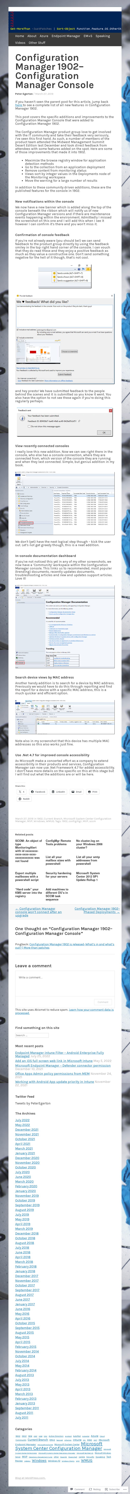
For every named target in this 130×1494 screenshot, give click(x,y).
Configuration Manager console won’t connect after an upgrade (38, 912)
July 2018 (22, 1248)
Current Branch (53, 818)
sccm (92, 821)
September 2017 (27, 1290)
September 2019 (27, 1205)
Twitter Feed (24, 1097)
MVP (29, 821)
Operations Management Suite (40, 1457)
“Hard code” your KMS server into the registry (28, 892)
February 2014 (25, 1370)
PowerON (63, 1457)
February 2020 (26, 1186)
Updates (27, 1461)
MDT (95, 1440)
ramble (82, 1457)
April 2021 (22, 1144)
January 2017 (25, 1304)
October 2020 (25, 1167)
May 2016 (22, 1314)
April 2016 (22, 1318)
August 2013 (24, 1375)
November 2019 (27, 1196)
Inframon (67, 1440)
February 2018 (26, 1266)
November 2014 (27, 1351)
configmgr (75, 821)
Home (19, 36)
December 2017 (26, 1276)
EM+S (88, 36)
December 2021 (26, 1130)
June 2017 (22, 1299)
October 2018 (25, 1238)
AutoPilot (77, 1436)
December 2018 (27, 1233)
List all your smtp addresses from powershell (88, 860)
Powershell (72, 1457)
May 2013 (22, 1384)
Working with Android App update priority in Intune (54, 1082)
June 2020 (23, 1177)
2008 (40, 1436)
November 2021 (27, 1134)
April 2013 (22, 1389)
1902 (40, 818)
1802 (18, 1436)
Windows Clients (68, 1461)
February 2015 (25, 1347)
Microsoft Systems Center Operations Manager (56, 1453)
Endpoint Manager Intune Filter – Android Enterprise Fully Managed (59, 1054)
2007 (35, 1436)
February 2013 (25, 1399)
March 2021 (24, 1148)
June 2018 (22, 1252)
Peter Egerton (24, 93)
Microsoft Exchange (45, 1445)
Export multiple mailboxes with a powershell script (27, 876)
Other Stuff (37, 43)
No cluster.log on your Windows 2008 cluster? (89, 844)
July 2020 (22, 1172)
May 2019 (22, 1219)
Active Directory (56, 1436)
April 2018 (22, 1257)
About (31, 36)
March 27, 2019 (44, 93)
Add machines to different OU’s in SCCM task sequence (57, 894)
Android (68, 1436)
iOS (84, 1440)
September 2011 (27, 1408)
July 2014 (22, 1361)
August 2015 (24, 1333)
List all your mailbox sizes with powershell (58, 860)
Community (21, 1440)
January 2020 (25, 1191)
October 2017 (25, 1285)
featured (60, 1440)
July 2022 (22, 1120)
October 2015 (25, 1323)
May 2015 (22, 1337)
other (56, 1457)
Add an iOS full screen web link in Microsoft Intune (54, 1061)
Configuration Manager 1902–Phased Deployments (97, 910)
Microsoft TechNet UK (85, 1453)
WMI (78, 1461)
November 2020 (27, 1163)
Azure (44, 36)
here (19, 105)
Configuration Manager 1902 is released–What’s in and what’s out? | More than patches (64, 946)
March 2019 (24, 1229)
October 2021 (25, 1139)
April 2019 (22, 1224)
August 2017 (24, 1295)
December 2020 (27, 1158)
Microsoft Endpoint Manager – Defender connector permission (63, 1066)
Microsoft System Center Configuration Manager (58, 1446)
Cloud (102, 1436)
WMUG (50, 821)
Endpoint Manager (66, 36)
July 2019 (22, 1215)
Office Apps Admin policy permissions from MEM (52, 1074)
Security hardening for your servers (58, 874)
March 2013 (24, 1394)
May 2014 (22, 1366)
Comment (103, 1002)
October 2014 (25, 1356)
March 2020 (24, 1182)
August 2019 (24, 1210)
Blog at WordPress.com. (30, 1478)
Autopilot (85, 1436)
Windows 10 (54, 1461)
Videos (20, 43)
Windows (39, 821)
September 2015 (27, 1328)
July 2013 (22, 1380)
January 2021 (25, 1153)
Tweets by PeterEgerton (33, 1103)
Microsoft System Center (67, 1444)
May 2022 (22, 1125)
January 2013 (25, 1403)
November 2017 (27, 1281)
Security (90, 1457)
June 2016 (22, 1309)
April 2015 (22, 1342)
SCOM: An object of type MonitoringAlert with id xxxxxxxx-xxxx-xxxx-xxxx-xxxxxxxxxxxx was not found (28, 851)
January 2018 (25, 1271)
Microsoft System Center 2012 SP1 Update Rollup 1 (88, 876)
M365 (89, 1440)
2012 (45, 1436)
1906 (30, 1436)
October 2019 (25, 1200)
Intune (77, 1439)
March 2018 (24, 1262)
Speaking (103, 36)
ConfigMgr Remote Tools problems (58, 842)
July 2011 (21, 1417)
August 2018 (24, 1243)
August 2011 (24, 1413)
